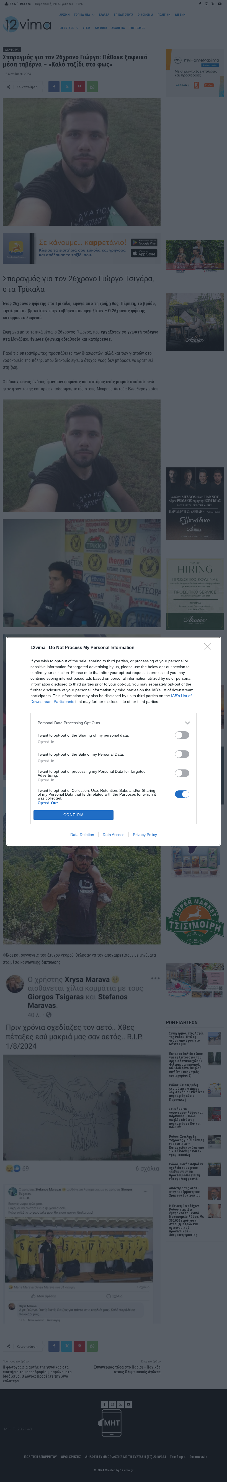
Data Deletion (82, 834)
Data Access (113, 834)
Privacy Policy (145, 834)
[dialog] (113, 741)
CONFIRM (73, 815)
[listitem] (113, 723)
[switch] (182, 735)
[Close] (209, 648)
